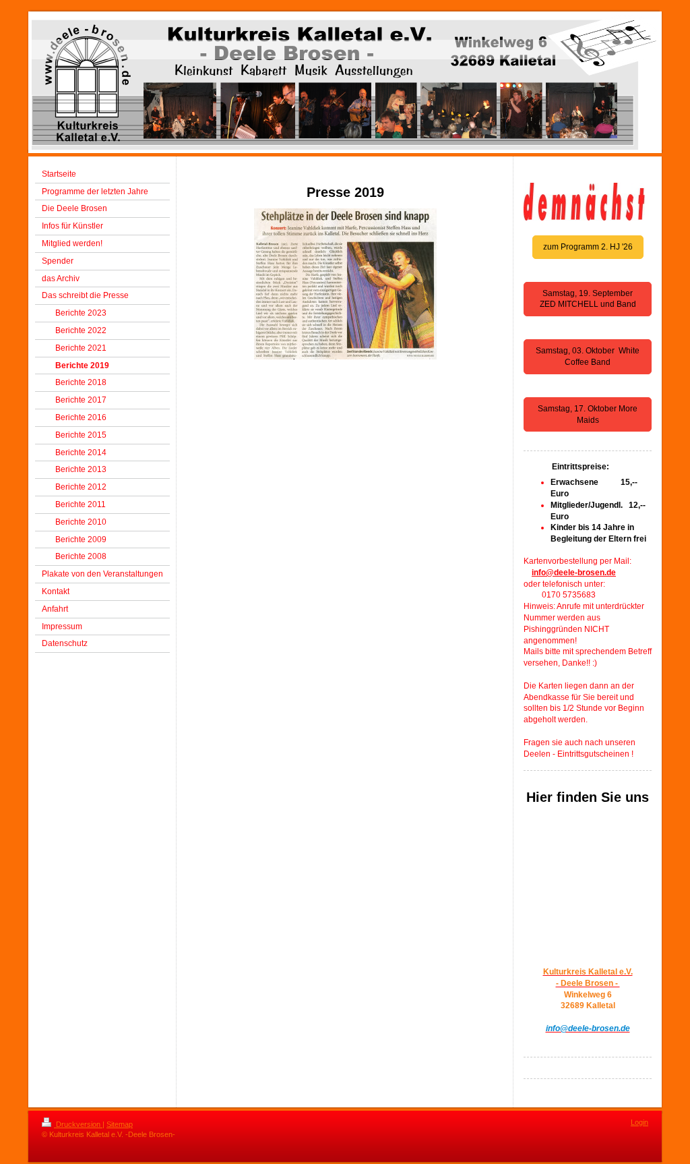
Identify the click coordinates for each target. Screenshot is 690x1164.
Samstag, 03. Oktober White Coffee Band (587, 356)
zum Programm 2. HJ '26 (588, 247)
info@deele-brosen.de (574, 572)
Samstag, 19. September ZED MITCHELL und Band (588, 299)
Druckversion (78, 1124)
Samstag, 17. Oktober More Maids (587, 414)
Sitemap (119, 1124)
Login (639, 1122)
